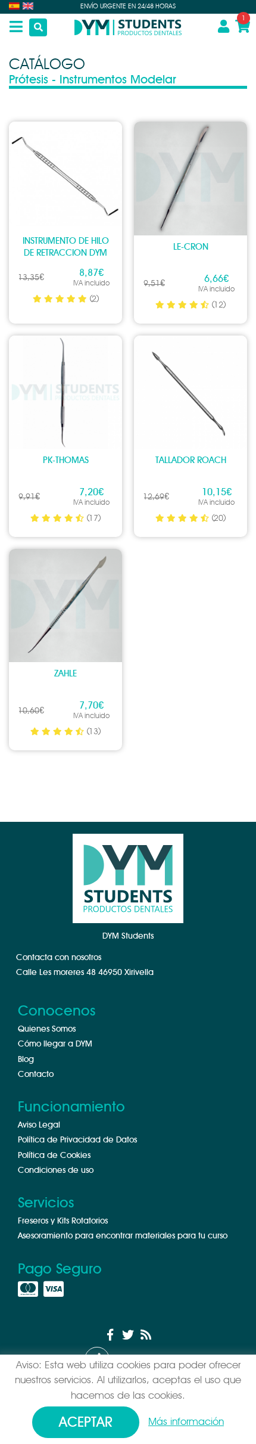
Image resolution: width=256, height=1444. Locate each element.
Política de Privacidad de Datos (77, 1140)
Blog (26, 1059)
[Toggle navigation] (11, 27)
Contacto (36, 1074)
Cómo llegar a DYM (55, 1044)
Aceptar (86, 1423)
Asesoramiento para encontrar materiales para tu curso (122, 1236)
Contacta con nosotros (58, 958)
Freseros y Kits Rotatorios (63, 1221)
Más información (186, 1422)
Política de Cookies (54, 1155)
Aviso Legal (39, 1125)
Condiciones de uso (55, 1170)
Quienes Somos (47, 1029)
